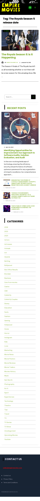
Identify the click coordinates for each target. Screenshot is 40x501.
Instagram (8, 338)
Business (7, 278)
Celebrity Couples (11, 299)
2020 (6, 236)
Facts (6, 312)
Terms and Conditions (10, 482)
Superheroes (9, 397)
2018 (6, 227)
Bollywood (8, 265)
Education (8, 308)
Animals (7, 248)
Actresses (8, 244)
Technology (8, 401)
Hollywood (8, 325)
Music (6, 376)
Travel (6, 414)
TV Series (6, 31)
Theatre (7, 405)
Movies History (10, 371)
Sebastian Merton (12, 62)
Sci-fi (6, 388)
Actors (6, 240)
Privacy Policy (8, 479)
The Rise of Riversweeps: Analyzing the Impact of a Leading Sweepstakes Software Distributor (23, 195)
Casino (6, 287)
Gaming (7, 321)
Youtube (7, 439)
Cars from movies (10, 282)
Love (6, 346)
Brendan (7, 274)
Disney (6, 304)
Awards (7, 257)
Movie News (9, 354)
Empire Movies (13, 492)
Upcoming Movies (11, 435)
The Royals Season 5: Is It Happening (17, 56)
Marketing (8, 350)
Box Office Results (11, 270)
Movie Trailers (9, 367)
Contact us (7, 475)
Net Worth (8, 380)
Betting (7, 261)
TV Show (7, 427)
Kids (5, 342)
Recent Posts (16, 108)
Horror (7, 333)
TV (5, 418)
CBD (6, 291)
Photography (9, 384)
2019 (6, 231)
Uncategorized (9, 431)
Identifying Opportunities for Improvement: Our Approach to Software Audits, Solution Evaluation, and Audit (19, 154)
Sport (6, 393)
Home (6, 329)
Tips (6, 410)
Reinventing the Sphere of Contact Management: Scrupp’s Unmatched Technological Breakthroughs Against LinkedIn (23, 182)
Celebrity (7, 295)
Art (5, 253)
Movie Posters (9, 359)
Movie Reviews (10, 363)
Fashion (7, 316)
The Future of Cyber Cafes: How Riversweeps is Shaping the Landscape (23, 207)
